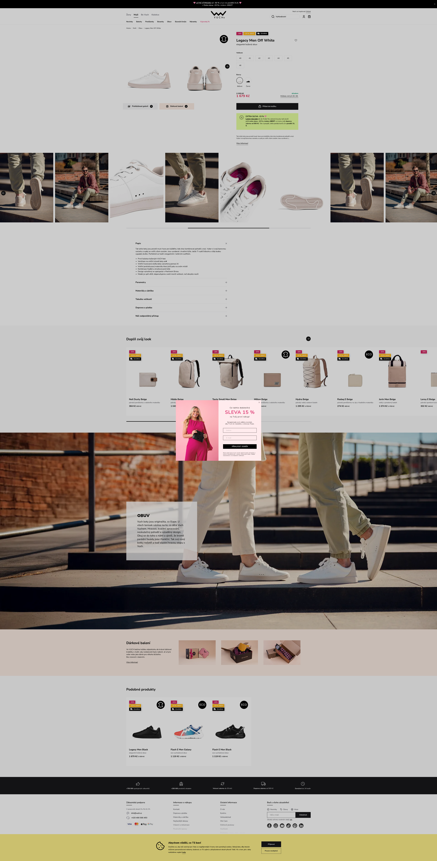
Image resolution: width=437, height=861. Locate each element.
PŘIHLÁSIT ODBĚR (240, 446)
